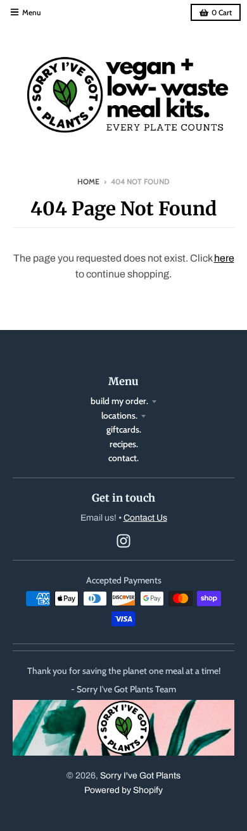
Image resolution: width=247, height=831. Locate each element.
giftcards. (123, 429)
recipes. (124, 444)
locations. (119, 415)
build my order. (119, 401)
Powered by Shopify (123, 790)
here (224, 258)
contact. (123, 458)
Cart (222, 12)
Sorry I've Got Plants (140, 775)
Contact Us (145, 518)
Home (88, 181)
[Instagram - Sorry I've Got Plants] (123, 541)
